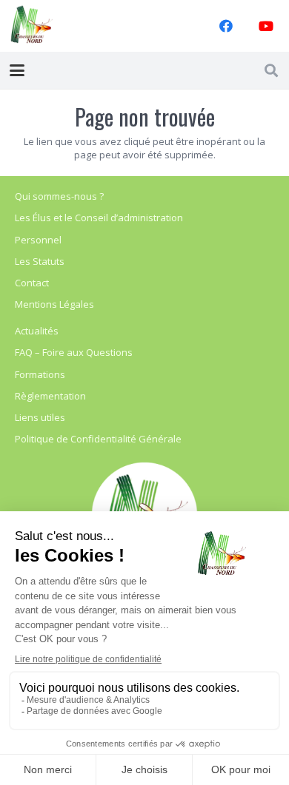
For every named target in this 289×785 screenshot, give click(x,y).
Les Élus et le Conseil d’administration (99, 217)
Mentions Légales (54, 304)
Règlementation (50, 395)
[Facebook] (226, 26)
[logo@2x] (32, 26)
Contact (32, 282)
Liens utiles (40, 417)
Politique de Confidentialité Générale (98, 438)
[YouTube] (266, 26)
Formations (40, 374)
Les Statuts (39, 261)
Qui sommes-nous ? (59, 196)
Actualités (37, 330)
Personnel (38, 239)
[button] (17, 70)
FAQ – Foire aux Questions (74, 352)
